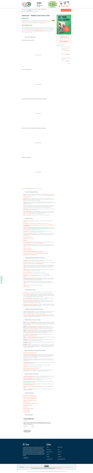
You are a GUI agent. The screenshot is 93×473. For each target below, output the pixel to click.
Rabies (24, 194)
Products (39, 9)
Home (23, 9)
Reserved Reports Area (27, 27)
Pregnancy (25, 285)
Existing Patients (43, 9)
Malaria (24, 238)
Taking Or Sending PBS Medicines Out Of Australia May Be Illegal (34, 227)
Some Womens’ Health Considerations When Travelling (33, 251)
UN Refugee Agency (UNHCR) (28, 408)
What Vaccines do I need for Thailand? (30, 300)
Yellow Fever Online (26, 269)
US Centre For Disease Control (28, 376)
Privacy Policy (42, 471)
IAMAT (29, 344)
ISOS (29, 339)
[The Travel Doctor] (26, 7)
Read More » (68, 50)
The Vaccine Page (26, 381)
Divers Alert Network (27, 369)
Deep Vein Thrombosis (27, 248)
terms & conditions (58, 468)
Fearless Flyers (26, 260)
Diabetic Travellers (26, 286)
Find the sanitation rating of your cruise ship (31, 368)
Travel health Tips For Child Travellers (30, 275)
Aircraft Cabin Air (26, 223)
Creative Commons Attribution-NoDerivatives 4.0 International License (61, 467)
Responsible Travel (26, 358)
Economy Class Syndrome (28, 249)
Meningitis (25, 198)
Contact (33, 11)
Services (36, 9)
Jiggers (24, 265)
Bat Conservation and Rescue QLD (29, 395)
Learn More (26, 457)
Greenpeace (25, 406)
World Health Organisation (28, 378)
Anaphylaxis (25, 273)
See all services (64, 41)
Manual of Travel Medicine (28, 389)
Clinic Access (26, 9)
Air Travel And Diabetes (27, 272)
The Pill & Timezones (27, 242)
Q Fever (24, 205)
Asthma (24, 281)
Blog (27, 11)
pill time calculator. (40, 263)
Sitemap (64, 471)
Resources (29, 11)
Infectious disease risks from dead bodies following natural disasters (35, 253)
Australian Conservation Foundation (29, 400)
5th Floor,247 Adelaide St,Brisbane (40, 5)
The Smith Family (26, 410)
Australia (24, 292)
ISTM (29, 342)
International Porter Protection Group (29, 354)
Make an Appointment (66, 10)
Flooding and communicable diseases (30, 254)
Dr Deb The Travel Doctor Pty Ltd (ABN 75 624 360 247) (33, 467)
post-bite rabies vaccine (50, 195)
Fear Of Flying (25, 231)
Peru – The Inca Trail (27, 293)
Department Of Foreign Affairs (28, 311)
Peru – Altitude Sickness (27, 298)
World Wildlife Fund (26, 411)
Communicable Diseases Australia (29, 383)
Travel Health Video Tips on (29, 188)
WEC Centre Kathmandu (31, 322)
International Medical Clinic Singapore (34, 326)
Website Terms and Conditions (51, 471)
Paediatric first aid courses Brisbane (29, 352)
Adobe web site (42, 22)
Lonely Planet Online (27, 362)
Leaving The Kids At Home (28, 233)
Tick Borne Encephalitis (27, 211)
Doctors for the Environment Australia (30, 398)
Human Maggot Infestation (28, 237)
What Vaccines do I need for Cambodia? (30, 304)
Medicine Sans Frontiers (27, 405)
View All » (69, 63)
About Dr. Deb (63, 37)
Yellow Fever (25, 208)
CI (26, 322)
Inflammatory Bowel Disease (28, 278)
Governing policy (59, 471)
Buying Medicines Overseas (28, 225)
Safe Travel (25, 366)
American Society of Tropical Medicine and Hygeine (32, 386)
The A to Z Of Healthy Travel (28, 220)
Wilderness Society (26, 401)
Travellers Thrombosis (27, 244)
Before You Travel (31, 9)
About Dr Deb (24, 11)
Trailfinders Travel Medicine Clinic (31, 334)
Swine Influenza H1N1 (27, 196)
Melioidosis (25, 240)
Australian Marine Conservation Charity (30, 403)
